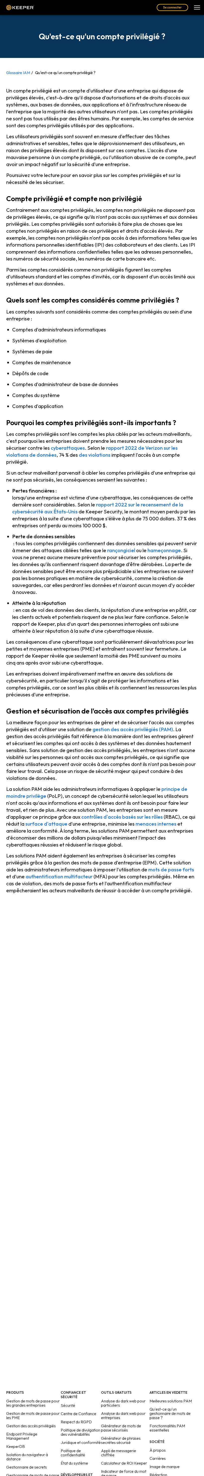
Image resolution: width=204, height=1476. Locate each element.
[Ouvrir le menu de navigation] (197, 7)
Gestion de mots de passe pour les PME (33, 1415)
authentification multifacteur (59, 876)
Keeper (20, 7)
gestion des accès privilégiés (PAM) (133, 729)
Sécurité (68, 1405)
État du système (74, 1463)
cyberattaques (68, 448)
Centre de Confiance (78, 1413)
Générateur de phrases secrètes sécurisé (121, 1440)
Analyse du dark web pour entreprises (123, 1415)
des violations (94, 455)
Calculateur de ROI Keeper (124, 1463)
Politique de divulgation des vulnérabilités (80, 1432)
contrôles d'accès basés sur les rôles (122, 817)
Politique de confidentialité (73, 1452)
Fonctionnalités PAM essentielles (167, 1427)
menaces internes (156, 824)
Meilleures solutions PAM (171, 1400)
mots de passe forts (171, 869)
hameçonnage (164, 550)
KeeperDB (15, 1446)
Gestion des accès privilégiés (31, 1425)
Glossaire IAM (18, 72)
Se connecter (172, 7)
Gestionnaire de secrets (26, 1467)
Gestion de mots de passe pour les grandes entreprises (33, 1403)
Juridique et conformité (81, 1442)
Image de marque (165, 1466)
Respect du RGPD (76, 1421)
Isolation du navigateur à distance (27, 1456)
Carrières (158, 1458)
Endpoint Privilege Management (21, 1436)
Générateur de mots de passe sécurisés (121, 1427)
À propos (158, 1450)
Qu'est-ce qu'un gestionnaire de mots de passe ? (170, 1413)
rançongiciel (121, 550)
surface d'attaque (46, 824)
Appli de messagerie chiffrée (118, 1452)
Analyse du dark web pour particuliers (123, 1403)
